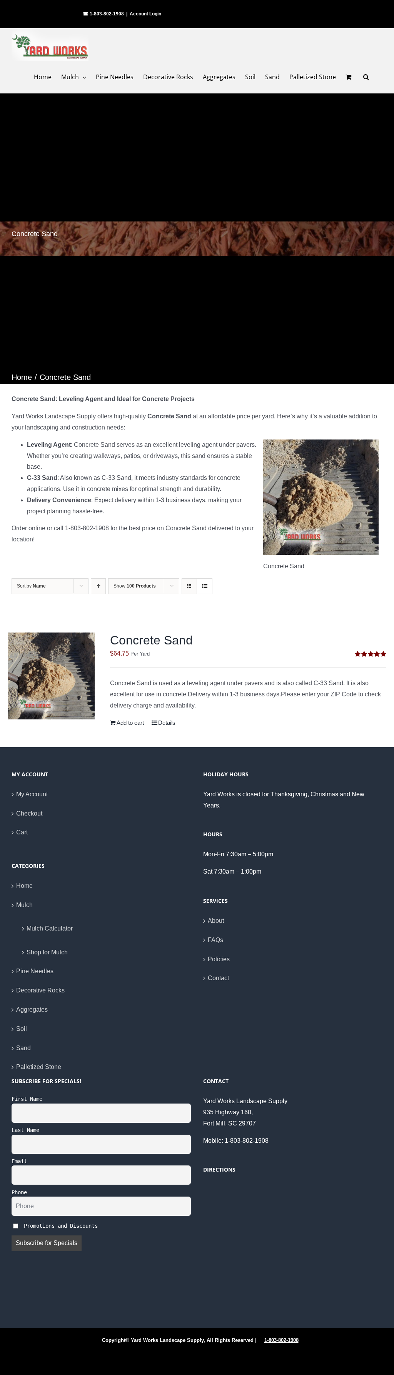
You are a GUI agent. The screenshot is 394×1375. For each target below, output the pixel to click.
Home (24, 885)
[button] (366, 77)
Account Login (145, 14)
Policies (219, 959)
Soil (21, 1028)
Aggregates (32, 1009)
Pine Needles (34, 971)
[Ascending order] (98, 586)
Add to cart (130, 722)
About (216, 920)
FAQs (215, 940)
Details (166, 722)
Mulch (24, 905)
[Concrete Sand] (51, 676)
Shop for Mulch (47, 952)
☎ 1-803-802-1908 (103, 14)
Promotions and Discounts (59, 1225)
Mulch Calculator (50, 928)
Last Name (25, 1130)
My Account (32, 794)
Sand (23, 1048)
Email (19, 1161)
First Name (27, 1099)
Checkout (29, 813)
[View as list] (204, 586)
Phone (19, 1192)
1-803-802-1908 (281, 1340)
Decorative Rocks (40, 990)
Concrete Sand (151, 640)
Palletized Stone (38, 1067)
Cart (22, 832)
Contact (218, 978)
